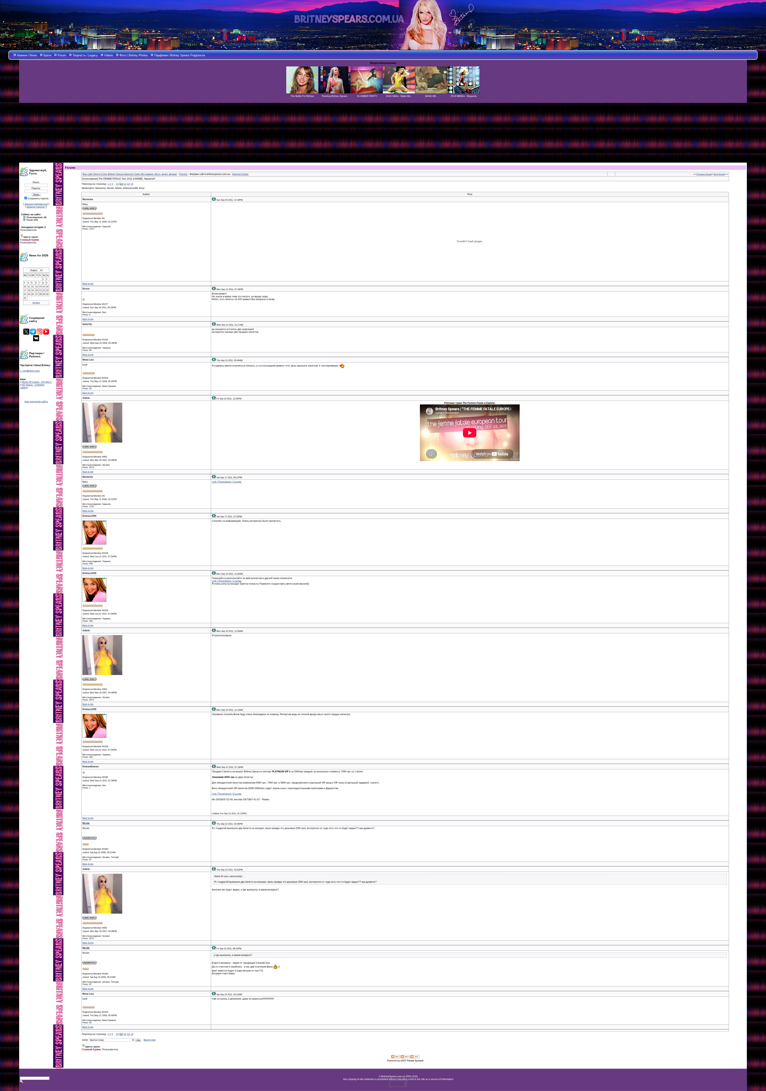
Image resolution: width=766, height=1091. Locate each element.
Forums (183, 174)
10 (117, 184)
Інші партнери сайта (36, 401)
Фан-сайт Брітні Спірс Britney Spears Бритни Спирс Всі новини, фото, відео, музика (129, 174)
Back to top (87, 283)
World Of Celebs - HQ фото (36, 382)
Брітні (47, 55)
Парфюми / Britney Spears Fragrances (179, 55)
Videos (108, 55)
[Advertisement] (383, 133)
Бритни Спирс (240, 174)
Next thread (719, 174)
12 (125, 184)
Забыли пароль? (36, 207)
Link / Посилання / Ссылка (226, 481)
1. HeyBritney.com (30, 371)
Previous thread (704, 174)
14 (131, 184)
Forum (62, 55)
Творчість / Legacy (85, 55)
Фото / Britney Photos (133, 55)
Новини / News (27, 55)
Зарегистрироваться (36, 204)
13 (128, 184)
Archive (36, 302)
